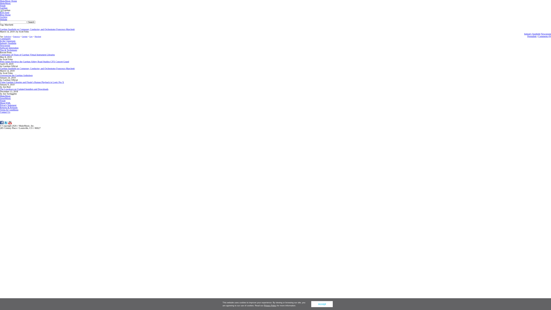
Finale (3, 5)
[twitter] (6, 123)
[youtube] (10, 123)
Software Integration (9, 48)
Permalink (532, 36)
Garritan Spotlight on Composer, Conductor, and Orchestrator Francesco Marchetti (37, 29)
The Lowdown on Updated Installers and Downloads (24, 89)
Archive (3, 17)
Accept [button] (322, 304)
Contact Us (5, 112)
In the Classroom (7, 41)
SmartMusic (5, 98)
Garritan (3, 8)
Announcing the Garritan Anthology (16, 75)
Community (5, 38)
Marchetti (38, 37)
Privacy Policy (270, 305)
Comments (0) (544, 36)
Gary (31, 37)
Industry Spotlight (532, 34)
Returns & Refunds (9, 107)
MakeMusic (5, 3)
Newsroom (546, 34)
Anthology (7, 37)
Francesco (16, 37)
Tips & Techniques (8, 50)
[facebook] (2, 123)
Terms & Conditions (9, 110)
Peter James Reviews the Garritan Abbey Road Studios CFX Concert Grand (34, 61)
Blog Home (5, 15)
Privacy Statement (8, 105)
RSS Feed (4, 12)
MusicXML (5, 103)
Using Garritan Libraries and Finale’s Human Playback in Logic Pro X (32, 82)
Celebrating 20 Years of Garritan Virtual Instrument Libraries (27, 55)
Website (3, 19)
